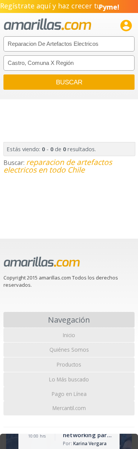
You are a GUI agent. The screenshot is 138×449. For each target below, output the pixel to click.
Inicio (69, 335)
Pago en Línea (69, 393)
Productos (69, 364)
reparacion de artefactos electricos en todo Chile (57, 166)
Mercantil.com (69, 408)
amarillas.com (47, 24)
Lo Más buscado (69, 379)
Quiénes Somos (69, 349)
